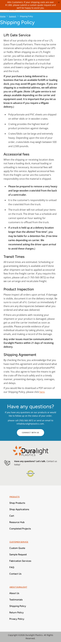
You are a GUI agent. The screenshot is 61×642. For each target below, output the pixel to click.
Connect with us (30, 432)
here (42, 392)
